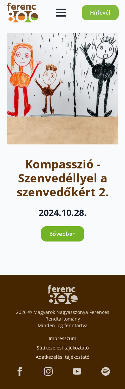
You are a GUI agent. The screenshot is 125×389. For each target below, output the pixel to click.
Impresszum (62, 338)
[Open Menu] (61, 12)
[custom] (106, 371)
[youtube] (77, 371)
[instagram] (48, 371)
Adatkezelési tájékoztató (62, 357)
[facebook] (20, 371)
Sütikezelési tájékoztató (63, 347)
